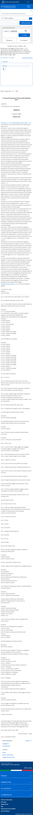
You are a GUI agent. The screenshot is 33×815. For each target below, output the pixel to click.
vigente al (7, 31)
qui (24, 13)
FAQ (2, 806)
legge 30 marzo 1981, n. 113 (10, 284)
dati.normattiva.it (5, 811)
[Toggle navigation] (28, 6)
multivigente (24, 40)
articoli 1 (4, 123)
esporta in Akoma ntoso (7, 755)
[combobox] (16, 18)
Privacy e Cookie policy (6, 800)
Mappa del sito (4, 804)
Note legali (3, 802)
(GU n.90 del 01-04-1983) (7, 58)
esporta (4, 752)
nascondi (5, 61)
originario (10, 40)
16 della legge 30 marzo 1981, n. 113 (21, 123)
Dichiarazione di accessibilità (8, 809)
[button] (25, 31)
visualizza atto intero (27, 58)
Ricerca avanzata (25, 23)
